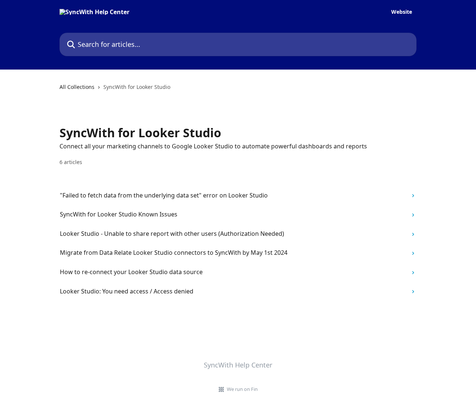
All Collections (77, 86)
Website (401, 12)
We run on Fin (242, 389)
